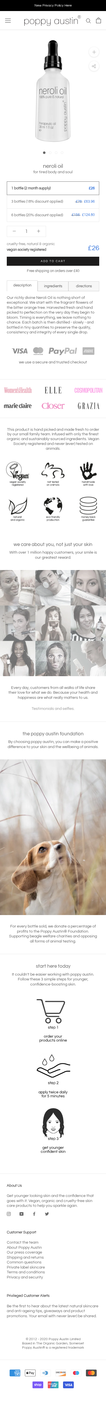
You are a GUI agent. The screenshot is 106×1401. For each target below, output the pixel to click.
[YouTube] (21, 1214)
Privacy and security (25, 1277)
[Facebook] (34, 1214)
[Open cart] (98, 20)
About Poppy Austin (24, 1248)
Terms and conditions (26, 1272)
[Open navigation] (8, 20)
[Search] (88, 20)
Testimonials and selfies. (53, 709)
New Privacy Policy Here (53, 5)
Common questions (24, 1262)
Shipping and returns (25, 1257)
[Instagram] (9, 1214)
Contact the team (22, 1242)
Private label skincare (26, 1267)
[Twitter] (47, 1214)
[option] (53, 5)
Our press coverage (24, 1252)
